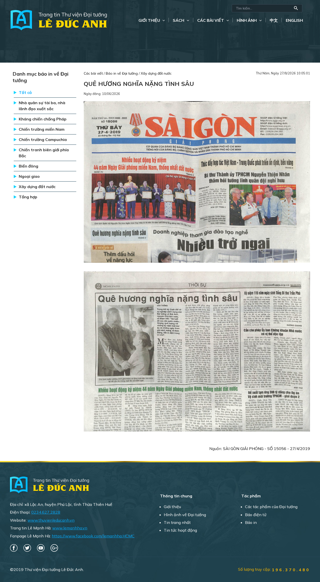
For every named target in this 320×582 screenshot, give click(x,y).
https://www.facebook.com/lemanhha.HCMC (93, 535)
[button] (296, 8)
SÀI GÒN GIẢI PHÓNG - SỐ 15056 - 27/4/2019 (266, 448)
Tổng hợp (28, 196)
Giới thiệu (149, 20)
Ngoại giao (29, 176)
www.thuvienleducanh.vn (51, 520)
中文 (274, 20)
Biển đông (28, 166)
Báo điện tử (255, 514)
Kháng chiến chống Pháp (42, 118)
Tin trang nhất (177, 522)
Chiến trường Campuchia (43, 139)
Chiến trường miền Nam (41, 129)
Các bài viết (210, 20)
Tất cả (25, 92)
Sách (178, 20)
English (294, 20)
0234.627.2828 (45, 512)
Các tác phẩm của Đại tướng (271, 506)
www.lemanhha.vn (69, 527)
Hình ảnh (247, 20)
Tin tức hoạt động (180, 530)
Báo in (251, 522)
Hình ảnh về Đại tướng (185, 514)
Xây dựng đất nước (37, 186)
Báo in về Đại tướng (122, 73)
